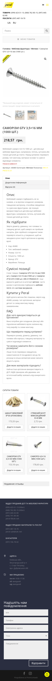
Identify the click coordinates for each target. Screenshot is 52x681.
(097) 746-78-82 (12, 542)
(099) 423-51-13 (17, 12)
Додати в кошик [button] (14, 427)
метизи (36, 282)
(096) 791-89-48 (12, 515)
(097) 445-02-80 (12, 513)
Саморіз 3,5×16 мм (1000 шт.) (23, 276)
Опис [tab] (7, 178)
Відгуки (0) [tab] (10, 187)
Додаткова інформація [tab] (16, 182)
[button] (45, 59)
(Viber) (21, 507)
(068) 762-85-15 (31, 12)
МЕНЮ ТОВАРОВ (27, 39)
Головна (6, 49)
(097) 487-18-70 (18, 18)
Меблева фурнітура (21, 49)
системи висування (23, 288)
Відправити (38, 663)
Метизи (34, 49)
